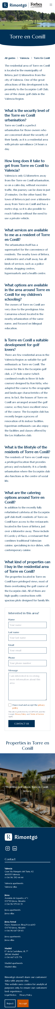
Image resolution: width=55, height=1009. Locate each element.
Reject (10, 1003)
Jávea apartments (13, 910)
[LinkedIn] (15, 848)
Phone (11, 657)
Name (11, 619)
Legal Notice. (11, 995)
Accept (23, 1003)
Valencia (24, 57)
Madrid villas (10, 966)
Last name (13, 632)
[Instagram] (8, 848)
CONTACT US (21, 723)
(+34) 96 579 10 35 (14, 904)
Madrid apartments (14, 963)
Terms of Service (37, 714)
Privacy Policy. (26, 995)
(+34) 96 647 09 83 (14, 930)
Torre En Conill (42, 57)
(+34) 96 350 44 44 (14, 877)
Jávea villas (9, 913)
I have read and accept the (28, 706)
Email (11, 644)
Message (13, 670)
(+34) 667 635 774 (13, 957)
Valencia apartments (14, 883)
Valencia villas (11, 887)
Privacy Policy (20, 714)
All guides (10, 57)
